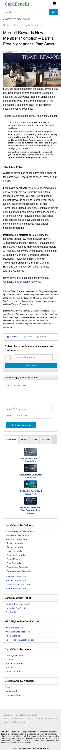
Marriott (38, 25)
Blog (16, 25)
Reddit (42, 336)
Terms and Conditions (14, 722)
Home (6, 25)
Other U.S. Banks (14, 671)
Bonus (24, 439)
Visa (7, 687)
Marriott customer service (26, 281)
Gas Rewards (14, 563)
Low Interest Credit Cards (18, 584)
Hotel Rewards (14, 551)
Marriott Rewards (21, 122)
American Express (14, 663)
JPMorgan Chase (14, 655)
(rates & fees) (30, 494)
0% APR (46, 439)
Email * (9, 415)
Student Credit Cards (15, 580)
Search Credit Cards (13, 718)
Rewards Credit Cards (16, 539)
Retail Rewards (14, 559)
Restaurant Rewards (17, 567)
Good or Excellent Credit (17, 604)
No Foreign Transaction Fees (19, 640)
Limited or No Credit (15, 608)
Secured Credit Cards (16, 588)
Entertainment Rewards (19, 571)
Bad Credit (10, 612)
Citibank (9, 659)
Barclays (9, 667)
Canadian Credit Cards (46, 718)
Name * (10, 409)
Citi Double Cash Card (30, 491)
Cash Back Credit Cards (17, 535)
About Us (7, 715)
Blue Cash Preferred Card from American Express (30, 510)
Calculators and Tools (26, 715)
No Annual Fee (12, 636)
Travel (34, 439)
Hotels (26, 25)
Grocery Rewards (16, 555)
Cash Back (11, 439)
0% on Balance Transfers (17, 631)
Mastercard (11, 691)
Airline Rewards (15, 547)
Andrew (9, 51)
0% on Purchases (14, 627)
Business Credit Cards (16, 576)
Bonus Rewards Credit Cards (19, 531)
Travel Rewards (15, 543)
